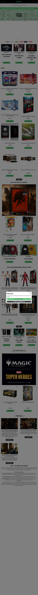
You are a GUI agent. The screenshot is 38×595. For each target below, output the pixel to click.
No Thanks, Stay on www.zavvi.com (19, 301)
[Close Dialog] (30, 293)
